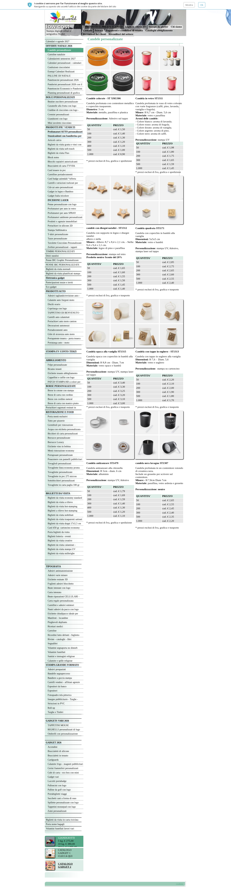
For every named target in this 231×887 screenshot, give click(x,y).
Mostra (189, 4)
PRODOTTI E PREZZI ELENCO (104, 26)
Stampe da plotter (158, 26)
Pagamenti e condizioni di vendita (124, 30)
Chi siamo (176, 26)
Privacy (99, 30)
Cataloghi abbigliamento (159, 30)
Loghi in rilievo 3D (135, 26)
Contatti (87, 30)
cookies (179, 884)
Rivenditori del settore (121, 34)
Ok (201, 4)
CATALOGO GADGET (65, 851)
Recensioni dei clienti (95, 34)
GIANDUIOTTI (66, 837)
